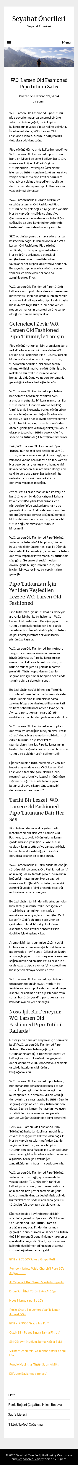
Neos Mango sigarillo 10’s (26, 1300)
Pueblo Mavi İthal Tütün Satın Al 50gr (34, 1364)
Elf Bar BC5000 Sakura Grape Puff (32, 1259)
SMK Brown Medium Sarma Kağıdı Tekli (35, 1341)
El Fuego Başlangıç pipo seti (28, 1373)
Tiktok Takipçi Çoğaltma (25, 1424)
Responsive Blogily (30, 1459)
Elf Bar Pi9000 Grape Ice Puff (29, 1323)
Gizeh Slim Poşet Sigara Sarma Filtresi (34, 1332)
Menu (66, 42)
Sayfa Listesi (17, 1414)
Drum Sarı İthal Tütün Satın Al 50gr (32, 1291)
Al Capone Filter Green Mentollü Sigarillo (36, 1282)
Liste (11, 1395)
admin (41, 101)
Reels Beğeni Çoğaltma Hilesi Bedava (35, 1404)
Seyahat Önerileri (39, 19)
